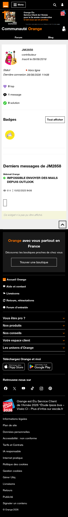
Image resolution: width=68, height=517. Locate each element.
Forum (18, 37)
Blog (50, 37)
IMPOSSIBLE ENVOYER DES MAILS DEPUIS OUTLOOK (32, 180)
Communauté (22, 28)
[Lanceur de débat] (10, 135)
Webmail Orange (11, 174)
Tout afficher (55, 119)
